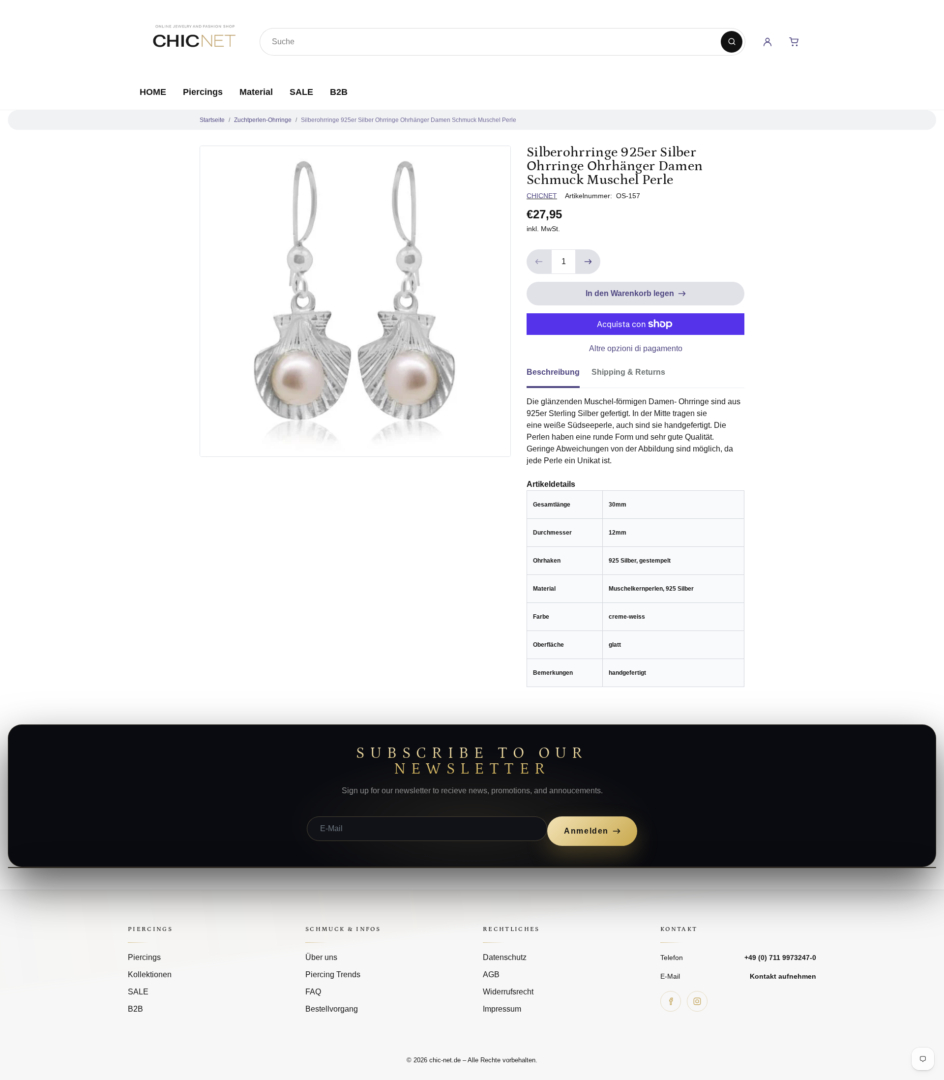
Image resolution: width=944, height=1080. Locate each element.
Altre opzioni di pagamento (635, 348)
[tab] (559, 375)
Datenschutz (505, 957)
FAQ (313, 992)
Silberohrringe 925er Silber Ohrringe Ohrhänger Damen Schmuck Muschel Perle (408, 120)
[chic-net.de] (194, 40)
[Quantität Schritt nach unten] (539, 261)
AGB (491, 974)
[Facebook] (670, 1001)
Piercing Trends (332, 974)
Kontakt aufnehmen (783, 976)
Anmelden (586, 831)
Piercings (203, 92)
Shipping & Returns (628, 372)
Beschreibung (553, 372)
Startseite (212, 120)
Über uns (321, 957)
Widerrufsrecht (508, 992)
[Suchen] (731, 42)
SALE (301, 92)
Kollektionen (150, 974)
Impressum (502, 1009)
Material (256, 92)
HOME (153, 92)
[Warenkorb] (794, 41)
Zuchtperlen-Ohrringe (263, 120)
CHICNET (542, 196)
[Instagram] (697, 1001)
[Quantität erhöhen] (588, 261)
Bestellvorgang (331, 1009)
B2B (339, 92)
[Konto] (767, 41)
